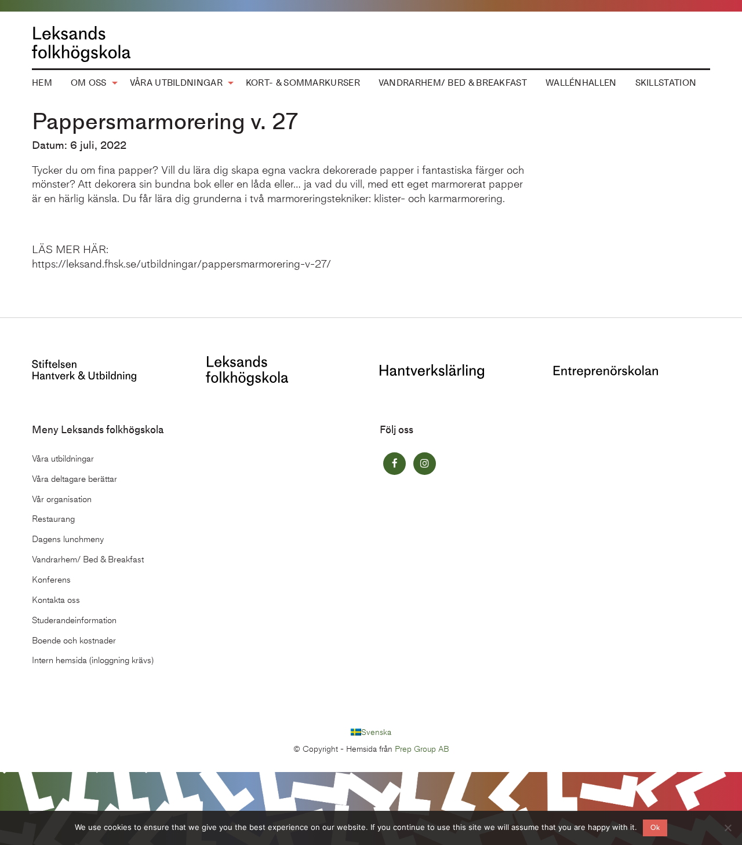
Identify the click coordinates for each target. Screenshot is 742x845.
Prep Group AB (422, 749)
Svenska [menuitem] (376, 732)
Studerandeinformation (74, 620)
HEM (42, 83)
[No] (727, 827)
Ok (655, 828)
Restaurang (53, 519)
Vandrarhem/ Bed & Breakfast (453, 83)
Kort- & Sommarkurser (303, 83)
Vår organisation (62, 499)
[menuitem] (42, 83)
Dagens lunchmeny (68, 539)
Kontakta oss (56, 600)
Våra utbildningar (176, 83)
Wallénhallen (581, 83)
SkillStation (666, 83)
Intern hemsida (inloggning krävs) (93, 660)
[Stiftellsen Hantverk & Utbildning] (84, 369)
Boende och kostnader (74, 640)
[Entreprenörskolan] (606, 370)
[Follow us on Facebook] (394, 463)
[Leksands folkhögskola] (247, 369)
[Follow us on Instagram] (424, 463)
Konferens (51, 580)
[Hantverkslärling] (432, 370)
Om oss (89, 83)
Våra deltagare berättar (74, 479)
